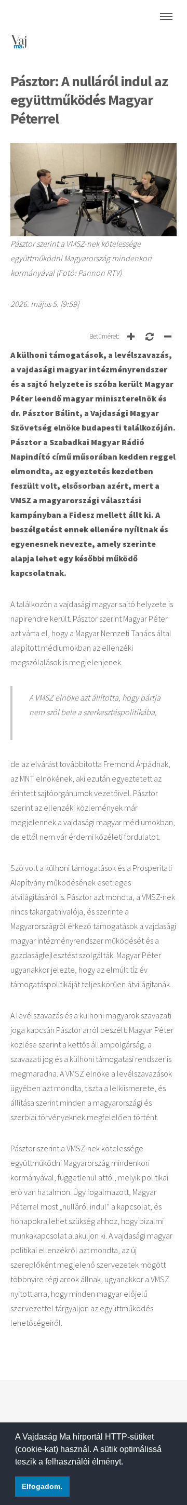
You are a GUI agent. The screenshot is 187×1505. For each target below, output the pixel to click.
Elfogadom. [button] (42, 1486)
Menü (166, 16)
